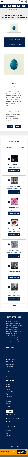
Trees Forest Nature (14, 271)
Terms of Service (10, 364)
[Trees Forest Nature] (15, 268)
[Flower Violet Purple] (15, 162)
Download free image (14, 170)
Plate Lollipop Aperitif (14, 229)
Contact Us (8, 357)
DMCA (7, 374)
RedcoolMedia (9, 391)
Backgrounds (9, 147)
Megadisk (8, 394)
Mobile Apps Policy (11, 361)
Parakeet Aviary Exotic (14, 186)
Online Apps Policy (10, 359)
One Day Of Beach (14, 293)
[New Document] (14, 6)
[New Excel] (18, 6)
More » (14, 305)
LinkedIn (17, 418)
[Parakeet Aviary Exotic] (15, 183)
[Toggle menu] (2, 1)
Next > (18, 126)
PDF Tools (8, 435)
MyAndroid (8, 401)
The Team (8, 352)
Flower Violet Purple (14, 165)
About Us (8, 354)
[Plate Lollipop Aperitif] (15, 226)
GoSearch (8, 430)
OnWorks (8, 386)
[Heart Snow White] (15, 247)
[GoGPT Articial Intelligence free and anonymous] (4, 6)
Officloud (8, 406)
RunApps (8, 403)
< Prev (10, 126)
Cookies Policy (9, 366)
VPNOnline (9, 396)
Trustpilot (9, 411)
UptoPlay (8, 389)
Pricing (7, 371)
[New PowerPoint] (23, 6)
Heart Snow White (14, 250)
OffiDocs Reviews (11, 445)
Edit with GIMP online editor (14, 44)
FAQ (7, 376)
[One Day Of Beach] (15, 290)
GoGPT (8, 433)
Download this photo (14, 39)
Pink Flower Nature (14, 207)
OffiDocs (8, 384)
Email (8, 421)
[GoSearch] (9, 6)
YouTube (10, 418)
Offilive (7, 438)
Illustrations (21, 147)
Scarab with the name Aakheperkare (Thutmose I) (14, 16)
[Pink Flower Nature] (15, 204)
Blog (7, 369)
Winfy (7, 398)
